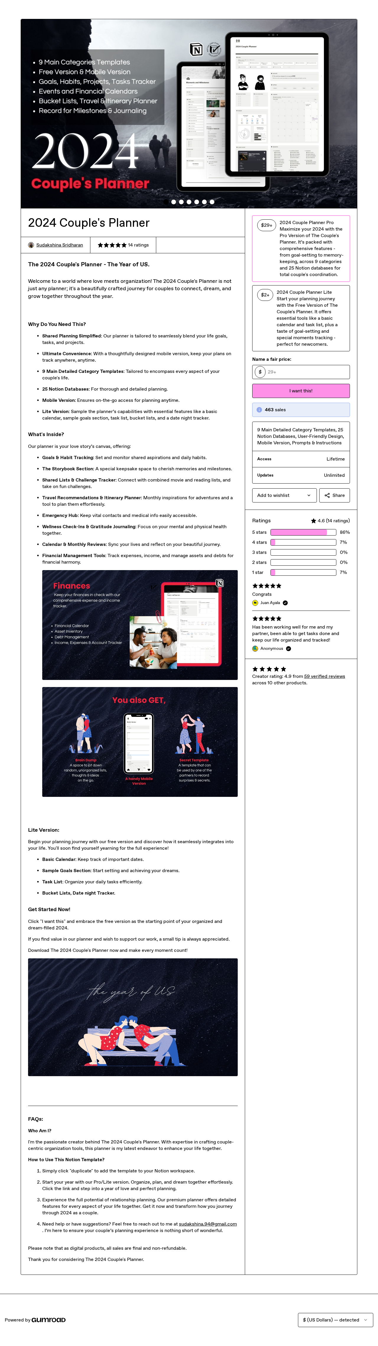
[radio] (301, 249)
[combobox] (284, 495)
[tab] (166, 202)
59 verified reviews (324, 676)
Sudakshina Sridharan (59, 245)
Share (339, 495)
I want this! (300, 391)
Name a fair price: (271, 359)
